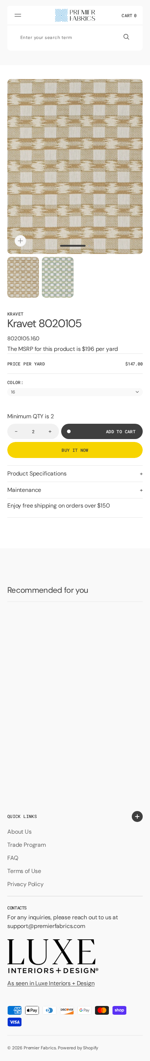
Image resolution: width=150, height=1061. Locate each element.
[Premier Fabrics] (75, 15)
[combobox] (66, 36)
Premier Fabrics (40, 1048)
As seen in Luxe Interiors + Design (51, 983)
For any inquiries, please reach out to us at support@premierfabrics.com (62, 921)
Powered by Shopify (78, 1048)
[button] (19, 15)
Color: (15, 382)
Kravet (15, 314)
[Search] (126, 36)
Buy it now (75, 450)
